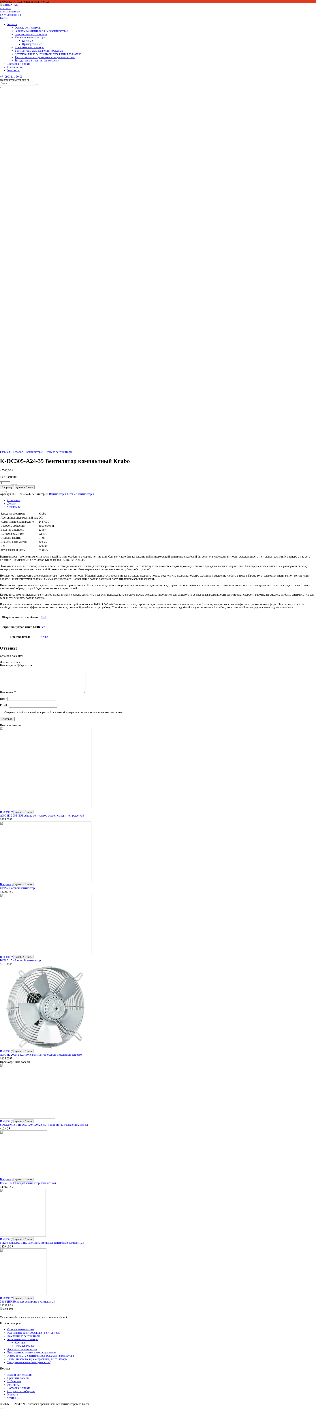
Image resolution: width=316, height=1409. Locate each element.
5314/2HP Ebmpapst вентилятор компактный (27, 1301)
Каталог (12, 24)
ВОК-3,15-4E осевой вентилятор (20, 960)
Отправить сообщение (21, 1391)
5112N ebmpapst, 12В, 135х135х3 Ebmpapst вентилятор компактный (42, 1242)
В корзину (6, 487)
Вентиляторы (34, 451)
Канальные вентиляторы (30, 37)
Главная (5, 451)
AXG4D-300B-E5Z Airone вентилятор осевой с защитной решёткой (42, 815)
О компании (15, 67)
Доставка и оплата (18, 63)
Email (4, 705)
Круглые (27, 40)
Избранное (14, 1381)
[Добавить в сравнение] (5, 491)
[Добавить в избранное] (1, 491)
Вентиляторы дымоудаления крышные (39, 50)
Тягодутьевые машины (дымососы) (37, 60)
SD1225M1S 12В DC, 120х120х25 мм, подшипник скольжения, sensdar (44, 1124)
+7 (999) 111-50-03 (11, 76)
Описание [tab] (13, 500)
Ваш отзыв (8, 692)
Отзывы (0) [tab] (14, 506)
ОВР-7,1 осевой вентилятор (17, 888)
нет (43, 626)
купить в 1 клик (24, 487)
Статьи (11, 1397)
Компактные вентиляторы (31, 34)
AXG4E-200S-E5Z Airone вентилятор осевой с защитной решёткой (41, 1054)
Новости (12, 1394)
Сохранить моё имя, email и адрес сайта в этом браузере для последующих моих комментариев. (63, 712)
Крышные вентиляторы (29, 47)
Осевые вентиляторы (28, 27)
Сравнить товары (18, 1378)
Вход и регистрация (19, 1374)
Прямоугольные (32, 44)
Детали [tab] (11, 503)
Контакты (13, 70)
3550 (43, 617)
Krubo (44, 636)
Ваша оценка (9, 665)
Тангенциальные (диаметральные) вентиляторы (45, 57)
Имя (3, 698)
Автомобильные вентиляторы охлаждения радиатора (48, 53)
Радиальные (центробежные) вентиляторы (41, 30)
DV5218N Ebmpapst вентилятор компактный (28, 1183)
